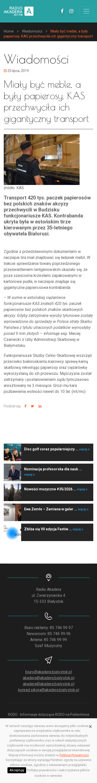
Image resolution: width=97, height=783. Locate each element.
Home (9, 31)
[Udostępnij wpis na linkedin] (39, 406)
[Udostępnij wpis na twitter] (31, 406)
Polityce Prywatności (74, 755)
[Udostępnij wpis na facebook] (25, 406)
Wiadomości (32, 31)
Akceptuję (16, 770)
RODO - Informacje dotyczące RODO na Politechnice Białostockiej (48, 717)
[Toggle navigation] (86, 11)
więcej (83, 449)
